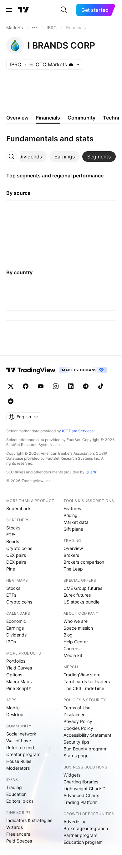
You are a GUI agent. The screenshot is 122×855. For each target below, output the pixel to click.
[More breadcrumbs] (35, 28)
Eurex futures (77, 595)
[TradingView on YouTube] (40, 386)
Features (72, 508)
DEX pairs (16, 562)
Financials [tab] (48, 118)
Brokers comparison (84, 562)
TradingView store (82, 674)
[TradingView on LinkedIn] (70, 386)
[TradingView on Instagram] (55, 386)
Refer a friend (20, 747)
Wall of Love (18, 740)
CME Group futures (83, 588)
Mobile (13, 707)
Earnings (15, 628)
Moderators (18, 768)
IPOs (11, 641)
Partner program (80, 835)
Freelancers (18, 834)
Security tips (76, 742)
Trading (14, 787)
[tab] (30, 156)
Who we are (76, 621)
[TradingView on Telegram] (85, 386)
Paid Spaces (19, 840)
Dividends (16, 634)
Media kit (73, 655)
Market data (76, 522)
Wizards (14, 827)
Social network (21, 733)
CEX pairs (16, 555)
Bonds (12, 541)
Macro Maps (19, 681)
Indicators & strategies (29, 820)
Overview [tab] (17, 118)
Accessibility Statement (87, 735)
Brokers (71, 555)
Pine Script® (18, 688)
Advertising (75, 821)
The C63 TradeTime (84, 688)
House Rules (18, 761)
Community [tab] (81, 118)
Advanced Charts (81, 795)
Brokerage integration (86, 828)
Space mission (78, 628)
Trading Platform (81, 802)
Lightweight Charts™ (84, 788)
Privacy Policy (78, 721)
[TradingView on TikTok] (100, 386)
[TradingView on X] (10, 386)
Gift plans (73, 529)
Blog (68, 634)
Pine (10, 568)
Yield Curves (19, 667)
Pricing (71, 515)
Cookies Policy (78, 728)
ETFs (11, 534)
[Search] (64, 10)
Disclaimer (74, 714)
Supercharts (18, 508)
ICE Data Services (78, 431)
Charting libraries (81, 781)
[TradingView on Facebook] (25, 386)
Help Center (76, 641)
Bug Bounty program (85, 748)
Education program (83, 842)
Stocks (13, 527)
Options (14, 674)
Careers (71, 648)
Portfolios (15, 661)
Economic (16, 621)
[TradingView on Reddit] (10, 401)
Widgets (72, 774)
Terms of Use (77, 707)
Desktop (14, 714)
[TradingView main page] (23, 10)
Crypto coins (19, 548)
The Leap (73, 568)
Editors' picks (19, 801)
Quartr (90, 472)
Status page (76, 755)
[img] (71, 64)
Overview (73, 548)
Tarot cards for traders (87, 681)
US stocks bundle (81, 601)
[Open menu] (9, 10)
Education (16, 794)
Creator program (23, 754)
